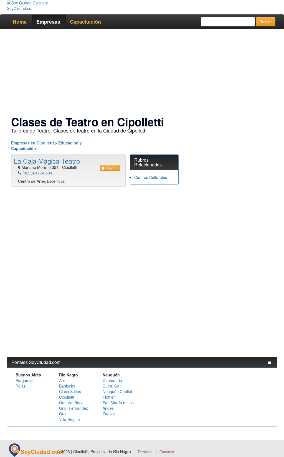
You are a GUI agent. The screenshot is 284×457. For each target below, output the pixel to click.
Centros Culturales (150, 177)
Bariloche (67, 386)
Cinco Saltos (70, 391)
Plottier (109, 397)
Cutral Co (111, 386)
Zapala (109, 413)
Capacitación (85, 21)
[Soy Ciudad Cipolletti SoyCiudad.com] (37, 5)
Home (20, 21)
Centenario (112, 380)
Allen (63, 380)
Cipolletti (66, 397)
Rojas (21, 386)
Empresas (48, 21)
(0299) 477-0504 (37, 173)
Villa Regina (69, 419)
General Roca (71, 402)
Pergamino (25, 380)
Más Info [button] (112, 168)
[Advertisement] (142, 73)
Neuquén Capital (117, 391)
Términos (145, 452)
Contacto (166, 452)
